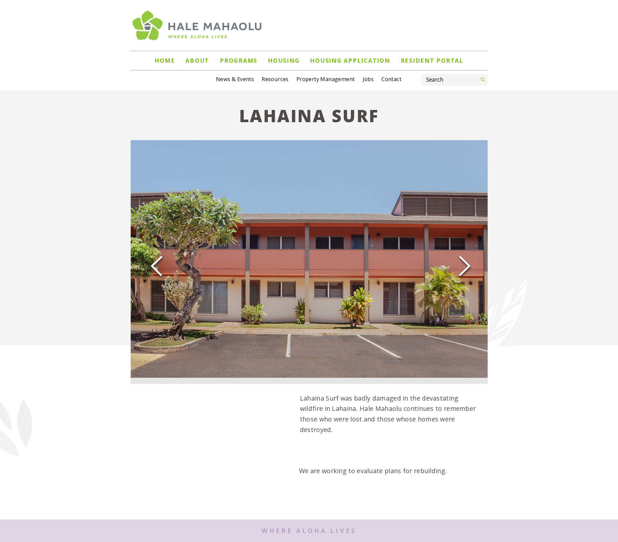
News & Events (235, 79)
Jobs (368, 79)
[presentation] (156, 263)
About (197, 60)
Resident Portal (432, 60)
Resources (275, 79)
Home (164, 60)
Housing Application (350, 60)
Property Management (325, 79)
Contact (391, 79)
